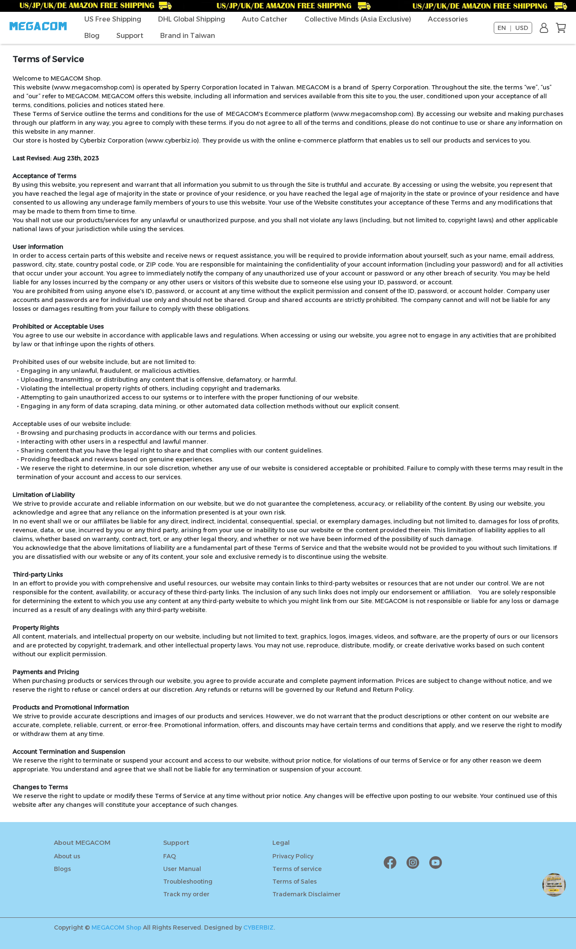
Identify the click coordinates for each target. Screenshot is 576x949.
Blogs (62, 869)
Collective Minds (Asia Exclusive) (357, 19)
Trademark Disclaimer (306, 894)
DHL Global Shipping (191, 19)
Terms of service (297, 869)
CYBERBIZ (258, 927)
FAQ (169, 856)
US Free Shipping (112, 19)
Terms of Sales (294, 881)
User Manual (182, 869)
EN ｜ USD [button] (513, 28)
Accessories (448, 19)
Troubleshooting (188, 881)
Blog (92, 36)
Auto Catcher (265, 19)
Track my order (186, 894)
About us (67, 856)
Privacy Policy (292, 856)
